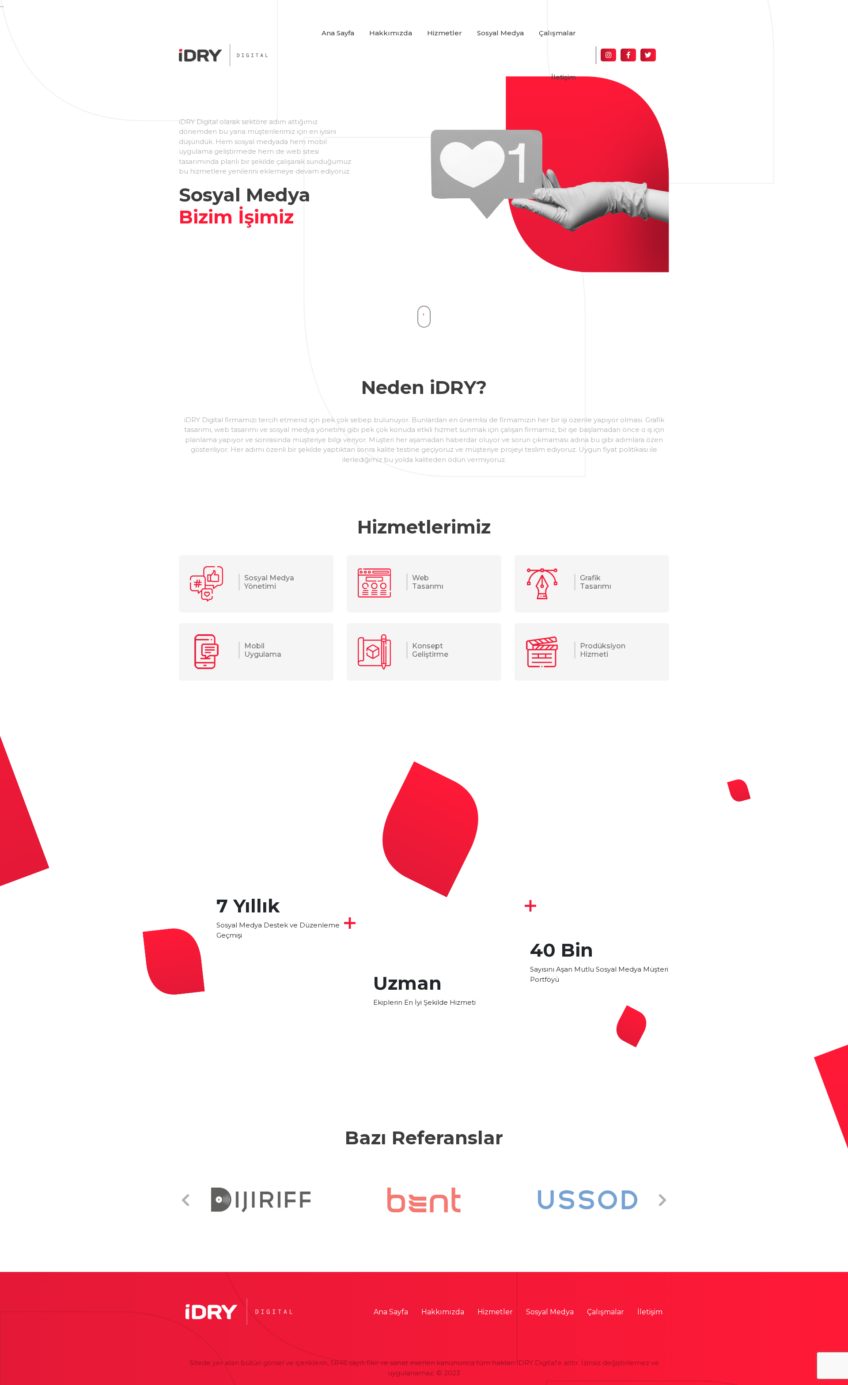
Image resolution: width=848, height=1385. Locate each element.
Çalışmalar (557, 33)
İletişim (563, 77)
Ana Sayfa (338, 33)
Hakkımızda (390, 33)
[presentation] (185, 1200)
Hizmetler (444, 33)
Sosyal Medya (500, 33)
